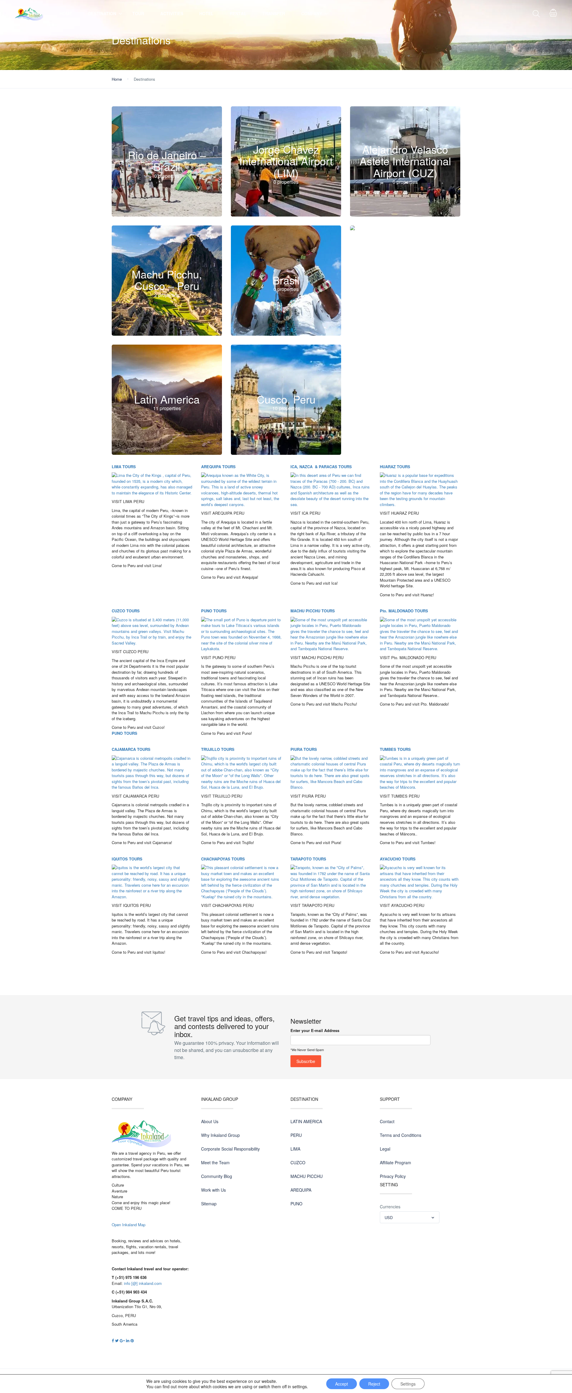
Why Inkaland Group (220, 1135)
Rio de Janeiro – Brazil (167, 160)
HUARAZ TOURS (395, 466)
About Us (209, 1121)
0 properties (166, 175)
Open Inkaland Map (128, 1224)
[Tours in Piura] (330, 772)
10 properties (286, 408)
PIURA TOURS (303, 749)
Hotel (206, 13)
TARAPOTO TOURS (308, 859)
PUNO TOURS (124, 733)
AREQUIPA (300, 1190)
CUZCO (297, 1162)
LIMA (295, 1149)
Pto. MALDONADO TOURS (404, 611)
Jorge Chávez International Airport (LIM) (286, 160)
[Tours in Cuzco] (152, 631)
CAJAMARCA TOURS (131, 749)
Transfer (273, 13)
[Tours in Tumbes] (420, 772)
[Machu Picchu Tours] (330, 633)
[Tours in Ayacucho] (420, 881)
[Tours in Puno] (241, 633)
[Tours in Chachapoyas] (241, 881)
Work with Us (213, 1190)
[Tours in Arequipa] (241, 489)
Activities (171, 13)
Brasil (286, 279)
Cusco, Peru (286, 399)
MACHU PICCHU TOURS (312, 611)
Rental (238, 13)
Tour (138, 13)
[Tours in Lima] (152, 483)
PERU (296, 1135)
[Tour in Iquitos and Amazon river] (152, 881)
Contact (387, 1121)
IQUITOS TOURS (127, 859)
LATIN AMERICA (306, 1121)
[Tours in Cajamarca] (152, 772)
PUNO (296, 1204)
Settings (408, 1384)
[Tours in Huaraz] (420, 489)
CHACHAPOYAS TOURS (223, 859)
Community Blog (216, 1176)
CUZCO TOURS (126, 611)
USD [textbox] (389, 1217)
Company (311, 13)
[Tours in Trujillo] (241, 772)
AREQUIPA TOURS (218, 466)
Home (66, 13)
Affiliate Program (395, 1162)
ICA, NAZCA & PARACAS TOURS (321, 466)
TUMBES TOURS (395, 749)
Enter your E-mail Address (314, 1030)
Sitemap (209, 1204)
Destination (102, 13)
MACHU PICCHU (306, 1176)
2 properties (166, 295)
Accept (341, 1384)
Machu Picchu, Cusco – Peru (167, 279)
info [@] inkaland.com (143, 1283)
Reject (374, 1384)
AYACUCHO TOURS (398, 859)
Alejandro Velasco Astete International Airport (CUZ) (405, 160)
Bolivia (405, 279)
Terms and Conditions (400, 1135)
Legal (385, 1149)
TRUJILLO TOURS (217, 749)
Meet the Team (215, 1162)
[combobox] (409, 1217)
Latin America (167, 399)
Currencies (390, 1207)
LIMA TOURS (124, 466)
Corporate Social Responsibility (230, 1149)
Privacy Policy (393, 1176)
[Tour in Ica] (330, 489)
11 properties (167, 408)
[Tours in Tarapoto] (330, 881)
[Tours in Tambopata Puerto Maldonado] (420, 633)
